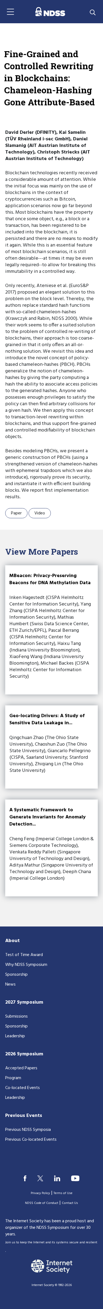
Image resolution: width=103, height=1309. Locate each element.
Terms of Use (63, 1193)
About (12, 941)
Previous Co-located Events (31, 1139)
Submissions (16, 1016)
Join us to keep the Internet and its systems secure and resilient (51, 1242)
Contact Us (70, 1203)
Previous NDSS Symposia (28, 1129)
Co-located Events (22, 1087)
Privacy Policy (40, 1193)
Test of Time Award (24, 954)
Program (13, 1078)
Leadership (15, 1036)
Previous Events (23, 1116)
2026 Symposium (24, 1054)
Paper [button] (16, 513)
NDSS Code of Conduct (41, 1203)
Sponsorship (16, 974)
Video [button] (39, 513)
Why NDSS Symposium (26, 964)
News (10, 984)
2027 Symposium (24, 1002)
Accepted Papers (21, 1068)
